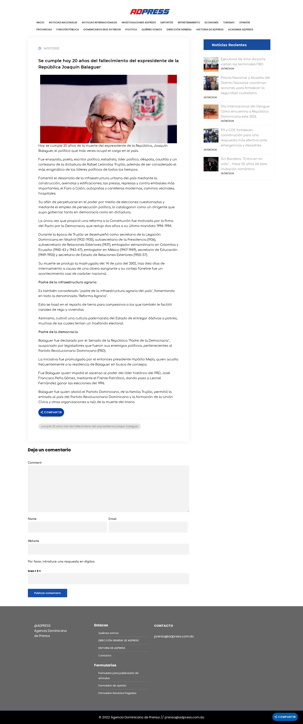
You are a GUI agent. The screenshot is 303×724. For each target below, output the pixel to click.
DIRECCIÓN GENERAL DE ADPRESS (118, 640)
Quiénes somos (152, 29)
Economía (211, 22)
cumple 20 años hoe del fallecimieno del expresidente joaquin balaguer (90, 426)
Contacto (104, 655)
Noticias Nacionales (63, 22)
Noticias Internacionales (99, 22)
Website (33, 541)
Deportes (166, 22)
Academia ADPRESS (240, 29)
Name (32, 519)
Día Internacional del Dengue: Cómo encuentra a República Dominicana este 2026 (245, 111)
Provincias (44, 29)
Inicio (40, 22)
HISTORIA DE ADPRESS (210, 29)
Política (131, 29)
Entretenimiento (189, 22)
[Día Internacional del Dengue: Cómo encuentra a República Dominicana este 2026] (211, 111)
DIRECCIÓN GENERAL (179, 29)
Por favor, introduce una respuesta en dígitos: (61, 561)
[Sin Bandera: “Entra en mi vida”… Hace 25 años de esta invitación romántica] (211, 163)
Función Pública (67, 29)
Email (113, 519)
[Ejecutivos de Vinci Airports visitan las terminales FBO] (211, 64)
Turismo (229, 22)
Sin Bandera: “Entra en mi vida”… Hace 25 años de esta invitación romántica (244, 164)
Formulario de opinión (112, 685)
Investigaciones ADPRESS (139, 22)
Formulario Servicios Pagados (117, 693)
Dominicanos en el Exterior (102, 29)
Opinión (244, 22)
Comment (35, 462)
